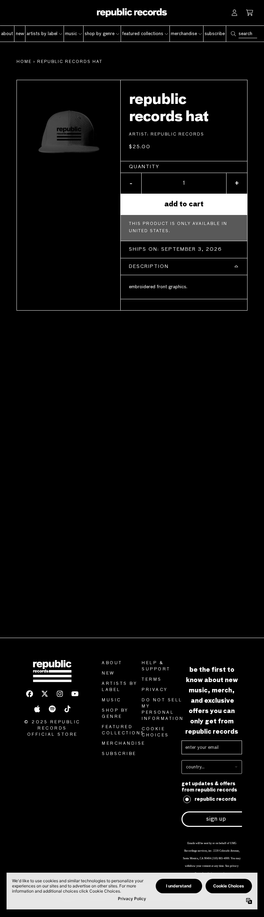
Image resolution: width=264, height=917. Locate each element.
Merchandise (123, 744)
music (111, 700)
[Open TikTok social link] (67, 708)
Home (24, 62)
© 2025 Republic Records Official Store (52, 728)
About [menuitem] (7, 33)
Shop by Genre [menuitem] (99, 33)
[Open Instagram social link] (59, 693)
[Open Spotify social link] (52, 708)
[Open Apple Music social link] (37, 708)
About (112, 663)
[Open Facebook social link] (29, 693)
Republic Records (177, 134)
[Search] (233, 34)
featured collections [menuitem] (142, 33)
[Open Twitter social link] (44, 693)
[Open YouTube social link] (74, 693)
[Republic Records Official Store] (132, 12)
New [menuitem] (20, 33)
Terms (152, 680)
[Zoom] (68, 132)
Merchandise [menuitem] (184, 33)
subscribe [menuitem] (215, 33)
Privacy (155, 690)
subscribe (119, 754)
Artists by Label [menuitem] (41, 33)
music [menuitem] (71, 33)
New (108, 673)
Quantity (144, 166)
